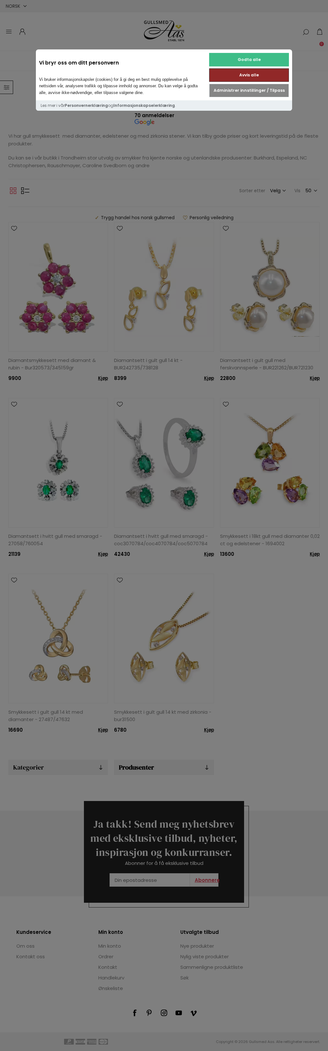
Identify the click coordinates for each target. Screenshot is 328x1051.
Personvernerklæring (86, 105)
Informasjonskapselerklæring (144, 105)
